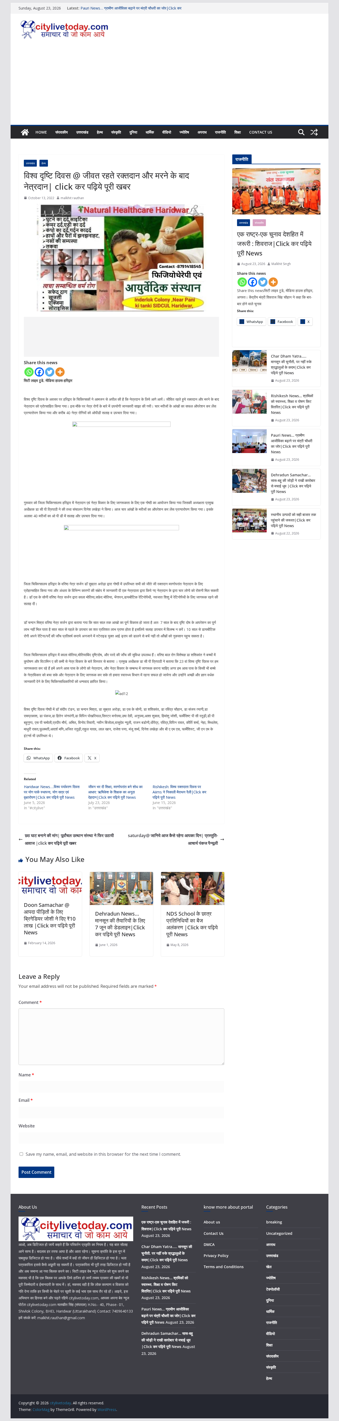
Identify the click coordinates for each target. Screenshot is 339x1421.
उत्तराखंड (82, 132)
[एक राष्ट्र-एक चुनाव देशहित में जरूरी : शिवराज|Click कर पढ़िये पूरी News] (276, 191)
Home (41, 132)
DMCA (209, 1244)
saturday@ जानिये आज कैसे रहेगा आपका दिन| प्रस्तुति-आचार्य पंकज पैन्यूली (173, 839)
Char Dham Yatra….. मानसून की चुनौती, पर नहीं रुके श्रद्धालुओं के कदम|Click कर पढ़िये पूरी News (291, 364)
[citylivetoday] (25, 132)
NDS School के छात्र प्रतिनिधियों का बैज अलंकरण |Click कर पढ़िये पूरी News (192, 924)
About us (212, 1221)
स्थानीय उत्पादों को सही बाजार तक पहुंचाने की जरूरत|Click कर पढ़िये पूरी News (293, 520)
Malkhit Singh (281, 264)
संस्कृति (116, 132)
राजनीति (220, 132)
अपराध (202, 132)
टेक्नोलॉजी (273, 1289)
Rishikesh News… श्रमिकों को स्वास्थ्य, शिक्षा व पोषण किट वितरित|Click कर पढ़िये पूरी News (292, 404)
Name (26, 1075)
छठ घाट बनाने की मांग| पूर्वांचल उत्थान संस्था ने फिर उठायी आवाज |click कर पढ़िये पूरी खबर (69, 839)
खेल (268, 1266)
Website (27, 1126)
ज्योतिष (184, 132)
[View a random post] (314, 132)
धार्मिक (150, 132)
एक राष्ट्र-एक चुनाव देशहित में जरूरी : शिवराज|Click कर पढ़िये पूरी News (274, 243)
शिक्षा (237, 132)
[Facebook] (39, 372)
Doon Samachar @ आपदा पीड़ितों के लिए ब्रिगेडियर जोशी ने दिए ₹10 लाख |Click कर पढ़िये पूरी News (49, 918)
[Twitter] (49, 372)
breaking (274, 1221)
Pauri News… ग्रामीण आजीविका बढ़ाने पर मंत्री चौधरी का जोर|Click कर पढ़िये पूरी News (291, 443)
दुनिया (133, 132)
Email (26, 1100)
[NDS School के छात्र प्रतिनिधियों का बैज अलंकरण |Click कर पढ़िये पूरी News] (192, 876)
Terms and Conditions (224, 1266)
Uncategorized (279, 1233)
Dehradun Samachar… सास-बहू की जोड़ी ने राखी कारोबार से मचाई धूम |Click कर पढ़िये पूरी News (293, 483)
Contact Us (260, 132)
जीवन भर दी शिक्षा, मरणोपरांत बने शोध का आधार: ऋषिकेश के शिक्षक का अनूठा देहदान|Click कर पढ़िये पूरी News (115, 792)
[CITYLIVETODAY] (76, 1219)
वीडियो (166, 132)
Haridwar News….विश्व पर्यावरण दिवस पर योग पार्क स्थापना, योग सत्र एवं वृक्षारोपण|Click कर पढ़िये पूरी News (51, 792)
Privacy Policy (216, 1255)
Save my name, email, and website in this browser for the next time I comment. (103, 1154)
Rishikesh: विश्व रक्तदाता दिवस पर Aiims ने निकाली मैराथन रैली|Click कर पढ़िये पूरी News (179, 792)
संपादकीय (61, 132)
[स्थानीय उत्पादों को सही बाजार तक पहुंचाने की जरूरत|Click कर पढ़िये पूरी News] (249, 524)
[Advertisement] (169, 85)
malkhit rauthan (72, 198)
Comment (30, 1002)
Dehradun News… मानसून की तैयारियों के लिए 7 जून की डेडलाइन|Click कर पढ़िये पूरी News (120, 924)
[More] (60, 372)
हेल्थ (100, 132)
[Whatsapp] (29, 372)
